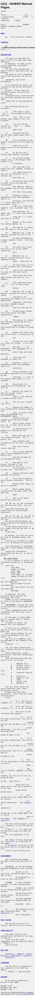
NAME (2, 33)
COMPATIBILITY (7, 931)
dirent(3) (12, 845)
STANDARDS (5, 963)
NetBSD (30, 992)
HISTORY (4, 977)
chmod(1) (28, 802)
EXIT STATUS (6, 920)
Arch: (27, 14)
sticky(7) (5, 808)
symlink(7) (10, 957)
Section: (4, 14)
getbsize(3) (16, 955)
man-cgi (19, 994)
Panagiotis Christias (28, 994)
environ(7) (5, 913)
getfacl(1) (18, 834)
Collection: (4, 18)
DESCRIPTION (6, 55)
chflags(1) (21, 348)
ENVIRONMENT (6, 856)
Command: (4, 11)
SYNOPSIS (4, 42)
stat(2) (29, 954)
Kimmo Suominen (5, 994)
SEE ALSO (4, 950)
